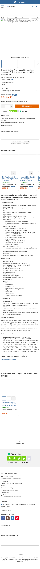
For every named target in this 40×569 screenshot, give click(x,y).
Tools (2, 18)
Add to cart (28, 106)
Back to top (20, 443)
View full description (6, 125)
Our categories (5, 492)
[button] (38, 64)
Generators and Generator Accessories (18, 18)
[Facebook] (3, 518)
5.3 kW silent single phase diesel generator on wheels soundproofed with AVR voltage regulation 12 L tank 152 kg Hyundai (10, 178)
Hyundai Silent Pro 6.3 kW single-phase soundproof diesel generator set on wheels (27, 178)
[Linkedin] (12, 518)
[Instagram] (8, 518)
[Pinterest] (17, 518)
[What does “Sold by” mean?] (12, 79)
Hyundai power (9, 77)
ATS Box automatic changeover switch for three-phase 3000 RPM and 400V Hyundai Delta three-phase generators (9, 403)
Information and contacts (8, 359)
